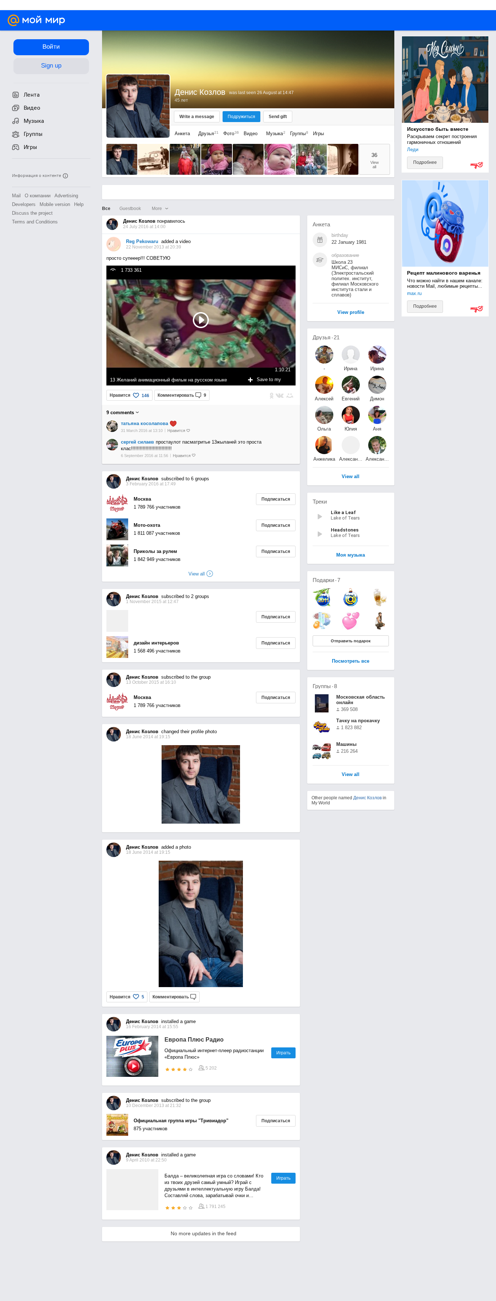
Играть (283, 1052)
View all (350, 774)
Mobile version (55, 204)
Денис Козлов (367, 797)
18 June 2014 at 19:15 (148, 852)
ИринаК (350, 368)
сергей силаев (137, 442)
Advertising (66, 195)
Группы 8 (325, 686)
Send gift (278, 116)
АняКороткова (377, 429)
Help (79, 204)
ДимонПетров (377, 398)
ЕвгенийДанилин (350, 398)
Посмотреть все (350, 661)
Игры (318, 133)
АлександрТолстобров (377, 459)
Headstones (344, 530)
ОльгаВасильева (324, 429)
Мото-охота (147, 525)
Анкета (182, 133)
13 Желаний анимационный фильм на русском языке (168, 380)
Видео (251, 133)
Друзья (206, 133)
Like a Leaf (343, 512)
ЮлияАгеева (350, 429)
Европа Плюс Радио (194, 1040)
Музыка (274, 133)
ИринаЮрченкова (377, 368)
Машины (346, 744)
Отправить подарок (351, 641)
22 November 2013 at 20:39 (153, 247)
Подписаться (275, 499)
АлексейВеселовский (324, 398)
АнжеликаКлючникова (324, 459)
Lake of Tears (345, 518)
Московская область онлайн (360, 699)
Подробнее (425, 162)
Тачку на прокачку (358, 720)
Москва (142, 499)
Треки (320, 501)
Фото (229, 133)
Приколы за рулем (155, 551)
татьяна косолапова (144, 423)
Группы (297, 133)
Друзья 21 (326, 337)
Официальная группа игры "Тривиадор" (181, 1120)
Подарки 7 (326, 580)
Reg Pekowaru (142, 241)
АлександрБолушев (350, 459)
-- (324, 368)
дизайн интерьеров (156, 643)
